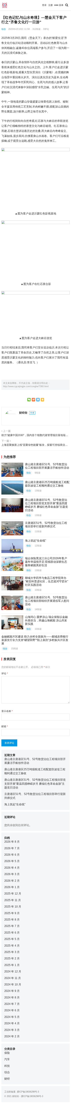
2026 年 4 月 (12, 867)
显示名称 (7, 711)
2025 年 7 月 (12, 926)
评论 (4, 673)
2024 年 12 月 (12, 971)
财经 (7, 1078)
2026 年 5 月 (12, 861)
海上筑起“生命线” (35, 540)
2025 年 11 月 (12, 900)
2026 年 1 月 (12, 887)
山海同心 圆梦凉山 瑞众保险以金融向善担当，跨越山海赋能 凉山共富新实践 (46, 620)
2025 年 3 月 (12, 952)
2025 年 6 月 (12, 932)
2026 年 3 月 (12, 874)
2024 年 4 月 (12, 1023)
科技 (7, 1065)
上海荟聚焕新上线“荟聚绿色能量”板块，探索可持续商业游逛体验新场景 (35, 444)
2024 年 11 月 (12, 978)
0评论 (46, 29)
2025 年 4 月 (12, 945)
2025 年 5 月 (12, 939)
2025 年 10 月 (12, 906)
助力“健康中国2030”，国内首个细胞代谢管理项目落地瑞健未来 (35, 435)
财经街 (23, 412)
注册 (50, 5)
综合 (3, 29)
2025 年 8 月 (12, 919)
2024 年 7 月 (12, 1003)
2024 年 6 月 (12, 1010)
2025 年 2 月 (12, 958)
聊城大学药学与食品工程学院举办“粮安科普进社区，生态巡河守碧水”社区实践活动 (46, 581)
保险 (7, 1052)
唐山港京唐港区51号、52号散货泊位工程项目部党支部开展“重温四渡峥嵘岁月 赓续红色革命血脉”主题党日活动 (35, 783)
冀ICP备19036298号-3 (28, 1091)
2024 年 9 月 (12, 990)
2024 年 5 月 (12, 1016)
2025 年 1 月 (12, 965)
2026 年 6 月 (12, 854)
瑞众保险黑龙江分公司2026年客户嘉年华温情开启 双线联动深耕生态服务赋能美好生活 (46, 562)
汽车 (7, 1059)
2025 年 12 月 (12, 893)
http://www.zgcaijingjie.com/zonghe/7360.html (26, 386)
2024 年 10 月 (12, 984)
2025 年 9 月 (12, 913)
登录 (44, 5)
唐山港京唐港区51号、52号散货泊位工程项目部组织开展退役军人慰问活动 (47, 601)
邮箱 (4, 726)
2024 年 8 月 (12, 997)
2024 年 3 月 (12, 1029)
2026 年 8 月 (12, 841)
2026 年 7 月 (12, 848)
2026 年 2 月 (12, 880)
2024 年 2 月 (12, 1036)
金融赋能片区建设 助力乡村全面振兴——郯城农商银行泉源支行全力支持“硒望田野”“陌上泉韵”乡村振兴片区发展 (34, 640)
